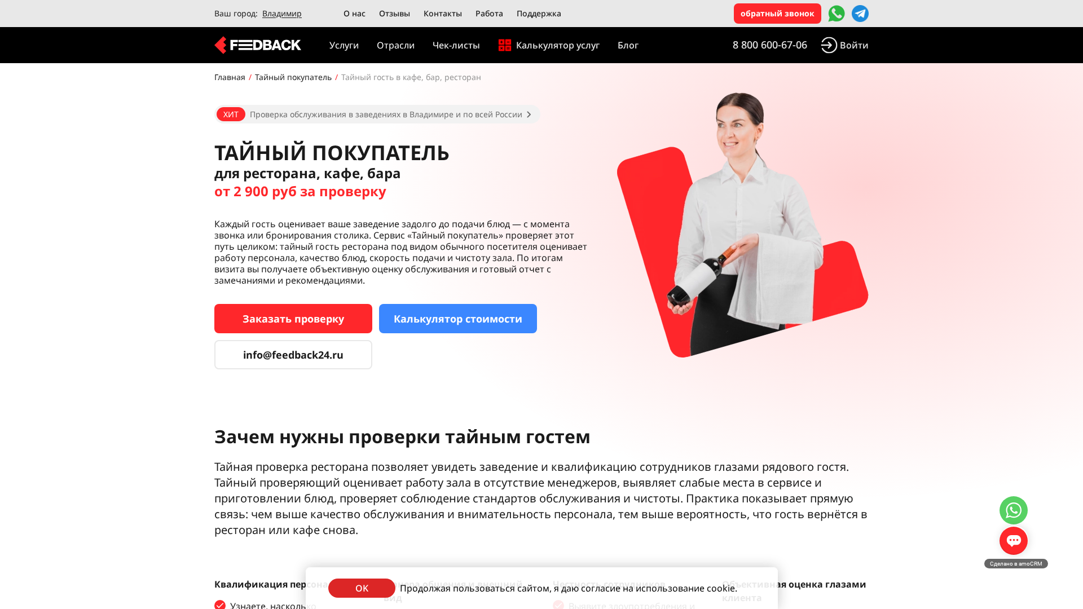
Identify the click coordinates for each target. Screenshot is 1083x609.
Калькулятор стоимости (458, 318)
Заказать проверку (293, 318)
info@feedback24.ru (293, 354)
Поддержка (539, 13)
